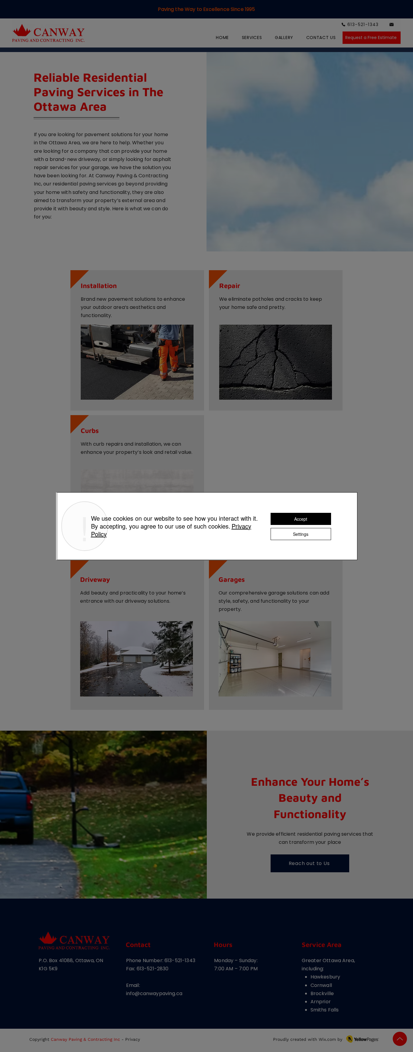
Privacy (132, 1039)
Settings (300, 534)
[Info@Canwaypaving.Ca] (392, 24)
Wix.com (327, 1039)
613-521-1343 (179, 960)
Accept (300, 519)
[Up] (400, 1039)
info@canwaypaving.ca (154, 993)
